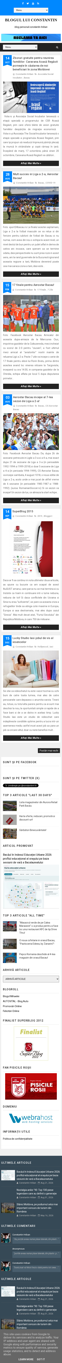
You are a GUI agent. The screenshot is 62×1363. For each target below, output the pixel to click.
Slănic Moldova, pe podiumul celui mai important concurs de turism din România (37, 1208)
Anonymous (18, 1248)
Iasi (51, 647)
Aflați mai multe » (31, 163)
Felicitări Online (11, 1011)
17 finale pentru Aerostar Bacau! (33, 285)
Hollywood (43, 647)
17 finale (41, 290)
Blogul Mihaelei (11, 996)
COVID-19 (50, 183)
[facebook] (22, 3)
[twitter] (28, 3)
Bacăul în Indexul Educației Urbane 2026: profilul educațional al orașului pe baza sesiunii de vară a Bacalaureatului (27, 858)
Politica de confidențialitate (17, 1138)
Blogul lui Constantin (31, 20)
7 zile (50, 290)
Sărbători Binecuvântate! (32, 830)
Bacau (27, 78)
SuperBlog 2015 (22, 511)
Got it (41, 1359)
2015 (39, 516)
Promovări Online (12, 1006)
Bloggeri (48, 516)
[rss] (38, 3)
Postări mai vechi (49, 750)
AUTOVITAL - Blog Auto (15, 1001)
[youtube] (33, 3)
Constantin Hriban (21, 1234)
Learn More (25, 1359)
